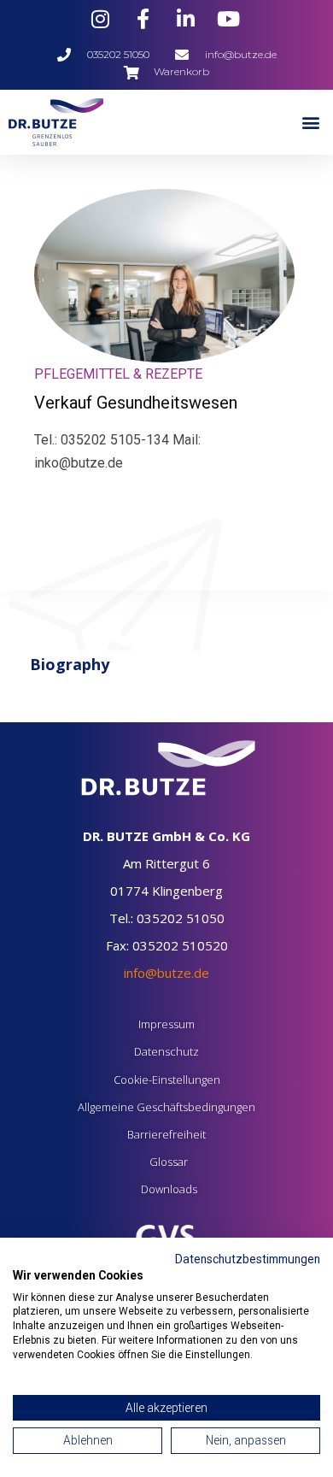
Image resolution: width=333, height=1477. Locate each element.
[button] (310, 122)
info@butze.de (166, 972)
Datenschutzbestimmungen (247, 1259)
